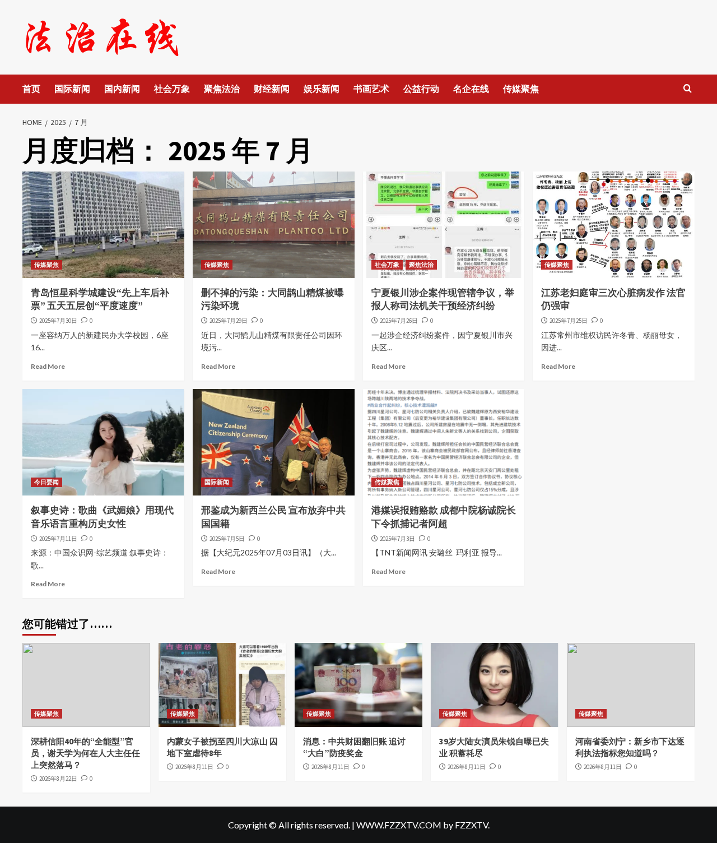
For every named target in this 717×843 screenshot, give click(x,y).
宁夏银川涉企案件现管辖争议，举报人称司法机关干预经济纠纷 (442, 299)
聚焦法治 (222, 88)
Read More (48, 366)
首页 (31, 88)
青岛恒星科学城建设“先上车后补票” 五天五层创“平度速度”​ (100, 299)
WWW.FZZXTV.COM (398, 824)
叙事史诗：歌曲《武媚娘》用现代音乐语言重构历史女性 (102, 517)
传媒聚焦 (521, 88)
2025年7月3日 (397, 539)
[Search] (688, 89)
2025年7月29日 (228, 321)
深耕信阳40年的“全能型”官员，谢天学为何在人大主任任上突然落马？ (85, 753)
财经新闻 (272, 88)
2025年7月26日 (399, 321)
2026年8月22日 (58, 778)
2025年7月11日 (58, 539)
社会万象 (172, 88)
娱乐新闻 (321, 88)
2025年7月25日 (569, 321)
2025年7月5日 (227, 539)
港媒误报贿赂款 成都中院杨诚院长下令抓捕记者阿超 (443, 517)
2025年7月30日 (58, 321)
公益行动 (421, 88)
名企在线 (471, 88)
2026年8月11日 (194, 767)
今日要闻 (46, 482)
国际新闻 (72, 88)
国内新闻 (122, 88)
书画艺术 (371, 88)
